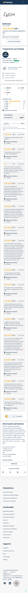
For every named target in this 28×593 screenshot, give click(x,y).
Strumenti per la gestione (10, 529)
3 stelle (6, 105)
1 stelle (6, 108)
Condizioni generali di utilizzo (10, 570)
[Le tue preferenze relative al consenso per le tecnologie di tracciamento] (25, 590)
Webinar (5, 559)
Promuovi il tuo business (9, 501)
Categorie (5, 548)
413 (13, 416)
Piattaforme (6, 537)
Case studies (6, 557)
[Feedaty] (8, 2)
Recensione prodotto (8, 514)
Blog (4, 554)
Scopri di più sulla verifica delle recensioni (13, 80)
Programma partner (8, 551)
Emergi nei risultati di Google (10, 495)
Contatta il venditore (14, 468)
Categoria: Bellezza (7, 460)
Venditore (6, 123)
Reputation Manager (8, 526)
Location (5, 520)
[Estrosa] (9, 14)
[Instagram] (25, 472)
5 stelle (6, 101)
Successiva (19, 416)
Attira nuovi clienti (8, 492)
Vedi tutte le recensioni (10, 110)
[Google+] (10, 472)
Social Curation (7, 535)
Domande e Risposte (8, 517)
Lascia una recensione (14, 41)
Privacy (5, 572)
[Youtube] (17, 472)
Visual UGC (6, 523)
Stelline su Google (8, 532)
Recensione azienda (8, 511)
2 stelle (6, 107)
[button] (14, 68)
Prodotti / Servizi (15, 123)
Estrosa (6, 23)
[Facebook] (3, 472)
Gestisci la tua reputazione (10, 498)
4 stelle (6, 103)
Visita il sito (14, 463)
